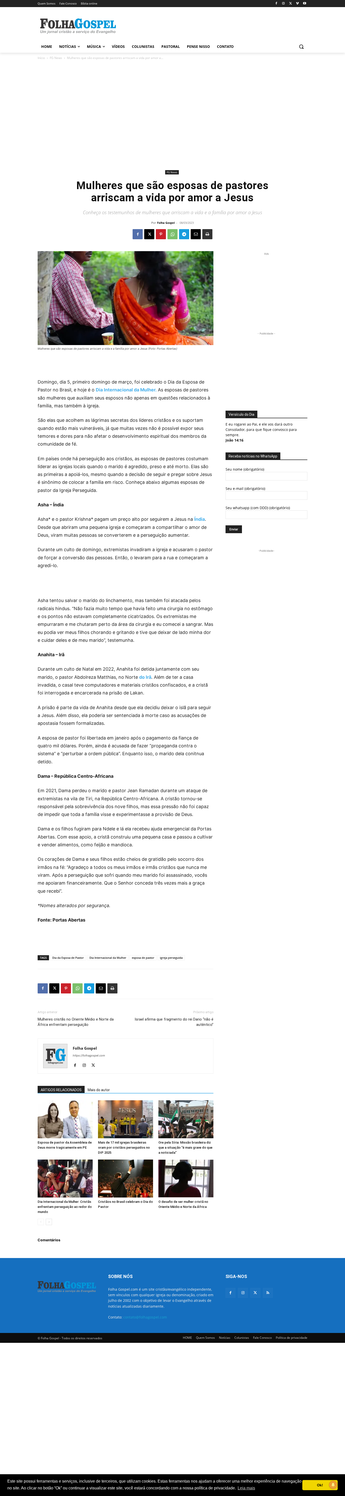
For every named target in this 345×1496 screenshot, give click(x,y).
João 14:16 (234, 440)
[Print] (207, 234)
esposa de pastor (143, 958)
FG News (56, 58)
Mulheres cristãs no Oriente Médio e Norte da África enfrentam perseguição (76, 1022)
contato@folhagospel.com (145, 1317)
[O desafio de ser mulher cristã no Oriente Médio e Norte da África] (185, 1179)
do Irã (145, 677)
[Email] (196, 234)
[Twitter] (255, 1293)
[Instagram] (283, 4)
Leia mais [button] (246, 1488)
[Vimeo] (297, 4)
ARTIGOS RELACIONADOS (61, 1090)
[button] (301, 47)
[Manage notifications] (333, 1485)
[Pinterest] (161, 234)
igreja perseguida (171, 958)
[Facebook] (276, 4)
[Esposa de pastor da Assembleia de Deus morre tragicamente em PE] (65, 1119)
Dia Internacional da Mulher (107, 958)
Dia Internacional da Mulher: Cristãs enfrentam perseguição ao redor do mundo (65, 1207)
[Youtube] (304, 4)
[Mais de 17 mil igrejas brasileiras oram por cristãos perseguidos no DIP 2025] (125, 1119)
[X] (290, 4)
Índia (199, 519)
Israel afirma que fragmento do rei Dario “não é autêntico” (174, 1022)
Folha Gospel (166, 223)
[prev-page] (41, 1222)
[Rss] (268, 1293)
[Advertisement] (210, 25)
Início (41, 58)
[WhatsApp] (172, 234)
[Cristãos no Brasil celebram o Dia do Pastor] (125, 1179)
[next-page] (49, 1222)
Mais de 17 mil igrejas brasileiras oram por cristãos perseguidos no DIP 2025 (124, 1147)
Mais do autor (99, 1090)
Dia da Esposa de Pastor (68, 958)
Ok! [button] (320, 1485)
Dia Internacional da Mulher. (126, 389)
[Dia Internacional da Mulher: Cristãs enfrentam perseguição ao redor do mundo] (65, 1179)
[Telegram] (184, 234)
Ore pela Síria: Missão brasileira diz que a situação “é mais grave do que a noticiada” (185, 1147)
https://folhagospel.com (89, 1055)
